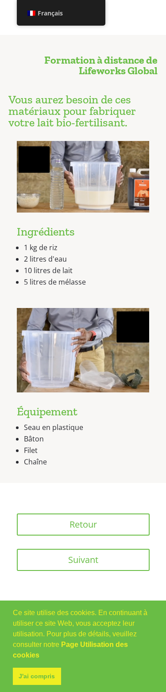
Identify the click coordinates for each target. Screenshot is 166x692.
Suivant (83, 560)
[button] (42, 655)
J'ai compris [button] (37, 676)
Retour (83, 524)
